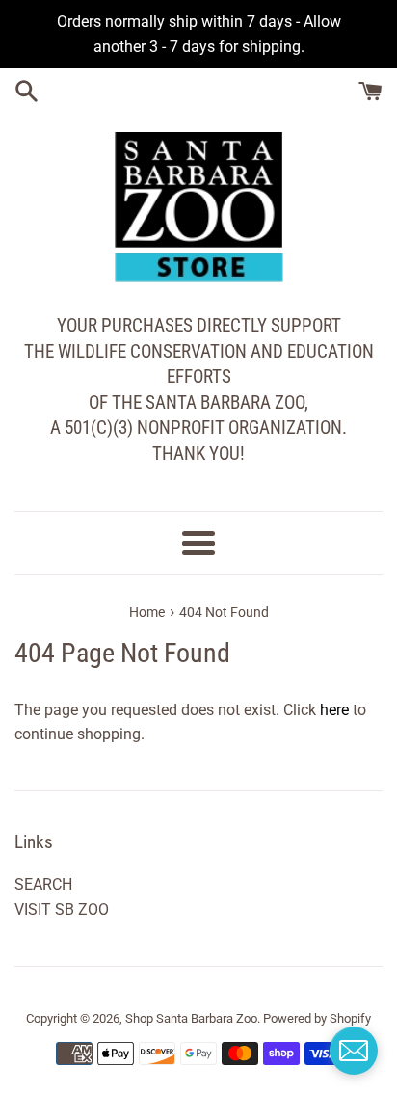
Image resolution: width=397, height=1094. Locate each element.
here (334, 710)
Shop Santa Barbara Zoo (191, 1018)
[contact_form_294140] (354, 1051)
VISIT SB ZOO (61, 909)
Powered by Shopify (317, 1018)
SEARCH (43, 884)
